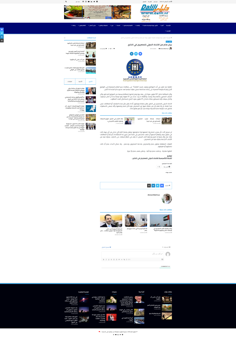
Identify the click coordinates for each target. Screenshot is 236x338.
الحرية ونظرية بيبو (154, 313)
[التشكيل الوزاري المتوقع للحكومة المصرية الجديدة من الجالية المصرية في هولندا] (91, 117)
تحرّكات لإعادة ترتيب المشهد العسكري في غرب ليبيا (148, 120)
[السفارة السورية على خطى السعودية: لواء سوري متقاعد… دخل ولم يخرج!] (111, 220)
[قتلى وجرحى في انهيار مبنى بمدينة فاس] (139, 312)
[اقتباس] (119, 259)
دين (112, 25)
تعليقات (69, 81)
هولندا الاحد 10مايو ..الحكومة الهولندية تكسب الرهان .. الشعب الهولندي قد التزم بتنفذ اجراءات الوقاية (74, 127)
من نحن (155, 1)
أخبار (162, 25)
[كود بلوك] (121, 259)
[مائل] (106, 259)
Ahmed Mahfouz (164, 49)
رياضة (74, 25)
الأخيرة (80, 81)
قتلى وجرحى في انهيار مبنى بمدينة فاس (126, 310)
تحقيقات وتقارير (103, 25)
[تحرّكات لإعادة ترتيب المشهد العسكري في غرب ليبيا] (167, 120)
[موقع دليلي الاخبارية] (155, 13)
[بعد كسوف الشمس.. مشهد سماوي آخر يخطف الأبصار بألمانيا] (111, 308)
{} (126, 259)
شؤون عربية (148, 38)
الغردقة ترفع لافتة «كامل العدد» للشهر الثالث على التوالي (74, 69)
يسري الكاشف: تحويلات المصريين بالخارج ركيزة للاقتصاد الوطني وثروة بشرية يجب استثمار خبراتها (126, 301)
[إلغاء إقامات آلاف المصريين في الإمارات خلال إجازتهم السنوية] (161, 220)
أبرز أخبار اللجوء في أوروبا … (127, 319)
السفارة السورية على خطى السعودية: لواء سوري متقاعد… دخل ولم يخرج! (111, 231)
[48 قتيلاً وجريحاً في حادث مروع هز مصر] (136, 220)
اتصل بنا (150, 1)
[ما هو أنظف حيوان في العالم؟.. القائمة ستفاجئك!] (111, 299)
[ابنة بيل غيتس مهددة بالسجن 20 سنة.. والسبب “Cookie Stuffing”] (111, 317)
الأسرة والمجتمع (128, 25)
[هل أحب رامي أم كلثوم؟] (91, 62)
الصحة (118, 25)
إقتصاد (138, 25)
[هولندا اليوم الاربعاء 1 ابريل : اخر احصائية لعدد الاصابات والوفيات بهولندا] (91, 108)
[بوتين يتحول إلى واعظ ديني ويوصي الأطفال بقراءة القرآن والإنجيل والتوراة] (91, 90)
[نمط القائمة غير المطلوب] (116, 259)
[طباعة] (149, 185)
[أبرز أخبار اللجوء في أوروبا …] (139, 320)
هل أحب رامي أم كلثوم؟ (77, 59)
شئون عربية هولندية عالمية (150, 25)
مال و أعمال (92, 25)
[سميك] (103, 259)
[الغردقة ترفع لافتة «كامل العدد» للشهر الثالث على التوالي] (91, 70)
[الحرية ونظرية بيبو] (167, 315)
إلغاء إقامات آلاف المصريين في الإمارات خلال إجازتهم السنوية (162, 229)
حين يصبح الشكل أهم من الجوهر (153, 306)
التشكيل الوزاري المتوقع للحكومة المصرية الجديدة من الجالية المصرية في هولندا (75, 117)
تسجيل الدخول (105, 247)
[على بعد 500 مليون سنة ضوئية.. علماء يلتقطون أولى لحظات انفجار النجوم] (84, 299)
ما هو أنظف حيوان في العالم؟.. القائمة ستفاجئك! (98, 299)
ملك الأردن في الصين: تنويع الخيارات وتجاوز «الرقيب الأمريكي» (111, 120)
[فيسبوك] (140, 54)
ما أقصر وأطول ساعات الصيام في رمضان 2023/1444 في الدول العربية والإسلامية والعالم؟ (74, 99)
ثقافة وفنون (82, 25)
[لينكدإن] (131, 54)
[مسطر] (108, 259)
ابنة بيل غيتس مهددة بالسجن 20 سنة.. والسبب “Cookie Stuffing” (98, 317)
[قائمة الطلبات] (114, 259)
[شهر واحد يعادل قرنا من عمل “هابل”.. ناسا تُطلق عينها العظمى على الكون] (84, 319)
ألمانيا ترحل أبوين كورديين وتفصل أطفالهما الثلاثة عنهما (75, 52)
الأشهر (90, 81)
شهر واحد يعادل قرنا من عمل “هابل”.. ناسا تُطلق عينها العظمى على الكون (71, 319)
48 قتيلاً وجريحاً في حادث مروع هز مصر (137, 229)
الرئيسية (168, 25)
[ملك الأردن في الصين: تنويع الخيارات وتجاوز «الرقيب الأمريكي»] (129, 120)
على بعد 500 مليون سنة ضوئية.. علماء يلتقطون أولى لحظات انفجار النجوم (71, 300)
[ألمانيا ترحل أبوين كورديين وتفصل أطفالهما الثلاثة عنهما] (91, 53)
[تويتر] (136, 54)
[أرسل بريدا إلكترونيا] (159, 49)
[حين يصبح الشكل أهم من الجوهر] (167, 307)
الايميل (144, 1)
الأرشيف (168, 31)
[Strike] (111, 259)
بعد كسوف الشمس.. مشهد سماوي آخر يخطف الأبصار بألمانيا (98, 308)
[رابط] (124, 259)
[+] (129, 259)
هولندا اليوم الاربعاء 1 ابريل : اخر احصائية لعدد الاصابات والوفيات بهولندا (74, 108)
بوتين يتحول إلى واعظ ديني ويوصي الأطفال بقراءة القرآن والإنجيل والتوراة (75, 90)
